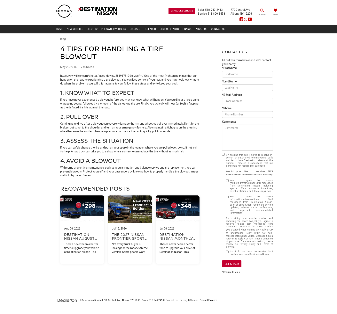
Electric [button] (92, 29)
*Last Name (229, 81)
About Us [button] (201, 29)
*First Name (229, 67)
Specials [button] (135, 29)
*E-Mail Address (232, 94)
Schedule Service (182, 10)
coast (77, 127)
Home (59, 29)
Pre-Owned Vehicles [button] (113, 29)
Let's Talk (231, 264)
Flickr (67, 175)
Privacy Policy (247, 244)
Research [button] (150, 29)
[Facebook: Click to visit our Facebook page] (241, 19)
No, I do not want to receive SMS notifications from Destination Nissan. (251, 253)
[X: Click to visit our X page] (245, 19)
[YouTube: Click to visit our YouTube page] (250, 19)
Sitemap (193, 300)
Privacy (184, 300)
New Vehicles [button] (75, 29)
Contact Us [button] (218, 29)
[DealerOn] (67, 300)
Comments (229, 121)
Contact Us (171, 300)
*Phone (226, 108)
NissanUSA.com (208, 300)
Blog (63, 38)
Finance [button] (187, 29)
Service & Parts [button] (169, 29)
